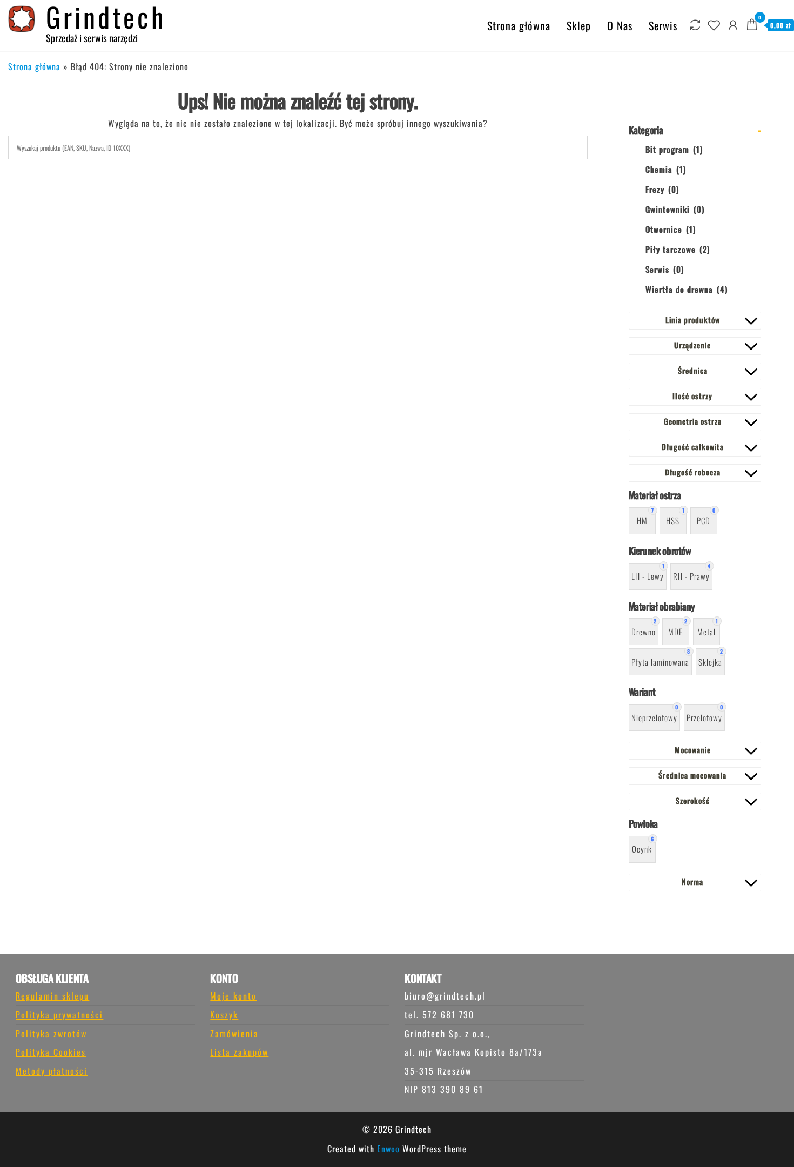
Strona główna (518, 25)
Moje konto (233, 995)
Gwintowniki (674, 209)
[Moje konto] (733, 24)
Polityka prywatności (59, 1014)
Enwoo (388, 1148)
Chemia (665, 169)
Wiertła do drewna (686, 289)
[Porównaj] (695, 24)
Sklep (579, 25)
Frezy (662, 189)
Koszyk (224, 1014)
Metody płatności (52, 1070)
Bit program (674, 149)
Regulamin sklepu (52, 995)
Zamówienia (234, 1033)
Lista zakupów (239, 1051)
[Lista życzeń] (714, 24)
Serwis (663, 25)
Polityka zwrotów (51, 1033)
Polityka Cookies (51, 1051)
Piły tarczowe (677, 249)
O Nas (619, 25)
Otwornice (670, 229)
